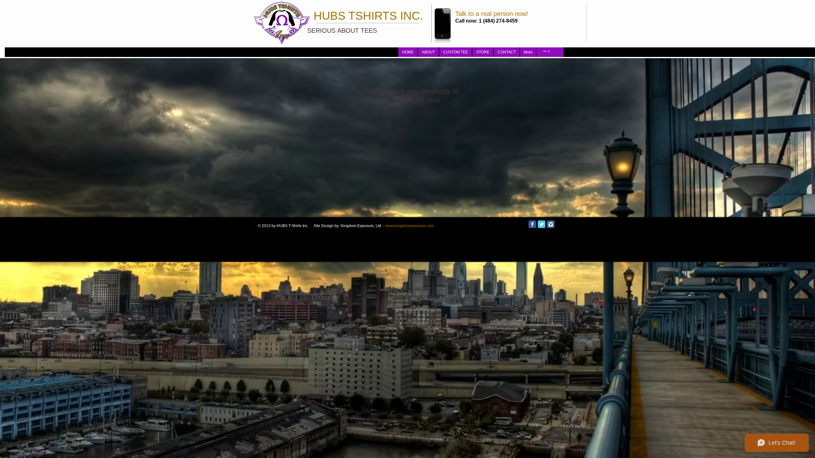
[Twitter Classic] (541, 224)
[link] (547, 51)
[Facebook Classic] (532, 224)
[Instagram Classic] (551, 224)
